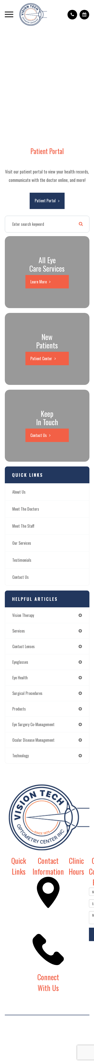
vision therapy (23, 615)
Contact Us (38, 435)
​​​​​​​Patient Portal (45, 200)
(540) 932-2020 (46, 968)
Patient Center (41, 358)
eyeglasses (20, 662)
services (18, 631)
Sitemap (47, 1036)
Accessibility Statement (41, 1028)
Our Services (21, 543)
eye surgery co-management (33, 724)
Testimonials (21, 560)
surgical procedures (27, 693)
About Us (19, 492)
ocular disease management (33, 740)
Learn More (38, 282)
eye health (20, 678)
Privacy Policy (72, 1028)
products (19, 709)
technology (20, 755)
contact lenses (23, 646)
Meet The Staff (23, 526)
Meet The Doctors (25, 509)
